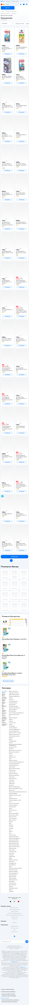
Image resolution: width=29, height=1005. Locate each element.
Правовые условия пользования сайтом (14, 947)
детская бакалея (12, 711)
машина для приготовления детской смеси (18, 791)
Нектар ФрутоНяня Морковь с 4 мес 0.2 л (14, 639)
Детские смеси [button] (3, 695)
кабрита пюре (12, 856)
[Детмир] (3, 4)
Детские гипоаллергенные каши (15, 788)
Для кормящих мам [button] (4, 706)
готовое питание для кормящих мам (16, 761)
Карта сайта (14, 918)
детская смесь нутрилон (14, 752)
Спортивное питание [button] (4, 725)
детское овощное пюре (14, 844)
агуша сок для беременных (14, 729)
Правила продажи (14, 911)
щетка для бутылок (13, 702)
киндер (10, 724)
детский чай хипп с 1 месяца (15, 732)
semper (10, 808)
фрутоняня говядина (13, 871)
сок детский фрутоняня (14, 731)
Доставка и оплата (14, 907)
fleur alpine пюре (12, 851)
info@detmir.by (14, 961)
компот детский (12, 835)
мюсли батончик (12, 883)
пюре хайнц (11, 853)
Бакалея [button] (3, 692)
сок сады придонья (13, 727)
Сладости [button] (4, 722)
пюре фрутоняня (12, 863)
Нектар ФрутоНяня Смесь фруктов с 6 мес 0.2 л (13, 656)
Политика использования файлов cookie (14, 915)
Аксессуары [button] (4, 691)
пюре (10, 866)
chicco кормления (13, 818)
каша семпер (11, 776)
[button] (8, 8)
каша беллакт (12, 781)
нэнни (10, 801)
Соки (10, 833)
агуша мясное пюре (13, 869)
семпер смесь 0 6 (12, 747)
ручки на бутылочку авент (14, 736)
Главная (2, 11)
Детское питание (5, 13)
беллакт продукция (13, 717)
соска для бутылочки (13, 701)
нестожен (11, 748)
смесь (10, 758)
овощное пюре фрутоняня (14, 838)
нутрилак (11, 721)
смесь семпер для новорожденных (16, 712)
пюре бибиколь (12, 864)
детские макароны (13, 709)
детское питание (12, 816)
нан (10, 716)
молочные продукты (13, 805)
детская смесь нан (13, 810)
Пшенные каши (12, 770)
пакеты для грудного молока (15, 800)
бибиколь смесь (12, 757)
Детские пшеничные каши (14, 768)
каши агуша (11, 785)
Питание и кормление (11, 11)
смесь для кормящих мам (14, 763)
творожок (11, 825)
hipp (10, 811)
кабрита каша (12, 783)
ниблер (10, 697)
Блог (15, 929)
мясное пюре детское (13, 873)
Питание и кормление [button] (4, 718)
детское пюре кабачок (14, 839)
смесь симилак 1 (12, 722)
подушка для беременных (14, 696)
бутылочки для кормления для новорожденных (15, 745)
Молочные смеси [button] (4, 713)
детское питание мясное (14, 846)
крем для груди (12, 704)
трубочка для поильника (14, 694)
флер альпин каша (13, 778)
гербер (10, 858)
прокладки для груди (13, 706)
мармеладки (11, 881)
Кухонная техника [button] (4, 711)
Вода (10, 823)
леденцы (11, 889)
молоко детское (12, 806)
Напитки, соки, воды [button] (4, 698)
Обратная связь (14, 916)
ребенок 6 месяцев (13, 760)
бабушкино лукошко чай (14, 734)
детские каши (12, 790)
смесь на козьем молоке (14, 803)
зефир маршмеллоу (13, 879)
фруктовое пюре (12, 848)
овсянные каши (12, 771)
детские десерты (12, 884)
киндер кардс (12, 726)
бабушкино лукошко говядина (15, 868)
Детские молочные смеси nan (15, 750)
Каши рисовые (12, 766)
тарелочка (11, 737)
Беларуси (18, 948)
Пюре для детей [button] (4, 720)
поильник (11, 699)
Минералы (11, 891)
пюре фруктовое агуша (14, 841)
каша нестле (11, 780)
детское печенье (12, 876)
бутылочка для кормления (14, 707)
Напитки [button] (4, 715)
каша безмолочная (13, 798)
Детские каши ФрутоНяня (14, 786)
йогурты (11, 821)
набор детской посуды (14, 692)
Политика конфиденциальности (14, 913)
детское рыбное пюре (13, 843)
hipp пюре (11, 854)
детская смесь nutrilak (13, 815)
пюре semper (12, 849)
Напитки (14, 13)
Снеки (10, 830)
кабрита (10, 719)
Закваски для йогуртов (13, 836)
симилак (11, 755)
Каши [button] (3, 708)
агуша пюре (11, 861)
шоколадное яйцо (13, 874)
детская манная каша (13, 773)
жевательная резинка (13, 888)
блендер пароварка (13, 793)
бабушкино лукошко (13, 859)
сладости (11, 886)
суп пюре (11, 826)
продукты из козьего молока (15, 795)
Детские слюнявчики (13, 691)
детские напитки (12, 820)
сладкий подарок (12, 878)
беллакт (10, 753)
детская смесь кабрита (13, 813)
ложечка (11, 742)
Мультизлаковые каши (13, 765)
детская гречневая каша (14, 775)
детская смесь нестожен (14, 714)
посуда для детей (12, 741)
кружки (10, 739)
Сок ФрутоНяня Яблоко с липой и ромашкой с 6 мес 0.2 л (12, 674)
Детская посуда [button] (3, 700)
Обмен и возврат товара (15, 909)
